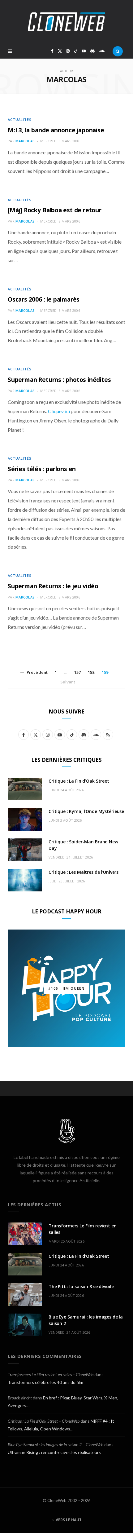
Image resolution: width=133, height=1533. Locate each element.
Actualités (20, 119)
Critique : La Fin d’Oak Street (79, 781)
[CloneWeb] (66, 21)
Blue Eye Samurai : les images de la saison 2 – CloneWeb (55, 1444)
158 (91, 672)
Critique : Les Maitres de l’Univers (83, 872)
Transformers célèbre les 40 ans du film (45, 1382)
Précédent (37, 672)
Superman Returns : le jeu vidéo (53, 586)
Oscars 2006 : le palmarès (43, 299)
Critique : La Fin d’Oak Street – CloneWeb (43, 1421)
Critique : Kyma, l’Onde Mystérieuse (86, 811)
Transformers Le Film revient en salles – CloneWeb (50, 1374)
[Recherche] (118, 51)
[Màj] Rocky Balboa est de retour (54, 210)
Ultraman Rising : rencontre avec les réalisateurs (54, 1452)
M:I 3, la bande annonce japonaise (56, 130)
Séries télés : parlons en (42, 469)
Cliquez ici (59, 411)
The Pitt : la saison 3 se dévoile (81, 1286)
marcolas (25, 141)
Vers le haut (68, 1519)
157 (77, 672)
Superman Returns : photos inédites (59, 380)
